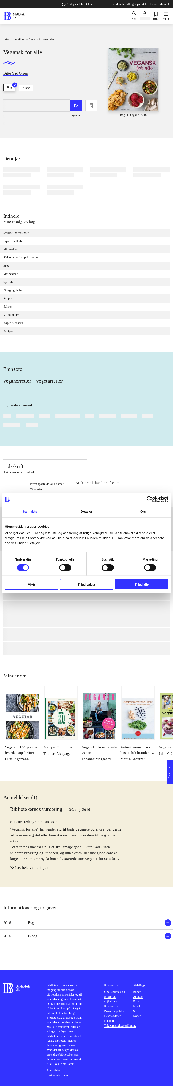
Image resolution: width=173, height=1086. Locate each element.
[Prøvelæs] (76, 105)
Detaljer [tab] (86, 511)
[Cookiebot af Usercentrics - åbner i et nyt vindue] (149, 499)
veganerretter (17, 381)
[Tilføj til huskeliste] (91, 105)
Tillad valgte (86, 584)
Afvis (31, 584)
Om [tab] (143, 511)
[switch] (65, 567)
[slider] (133, 82)
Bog (9, 87)
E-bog (26, 87)
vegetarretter (49, 381)
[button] (86, 923)
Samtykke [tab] (30, 511)
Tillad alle (142, 584)
